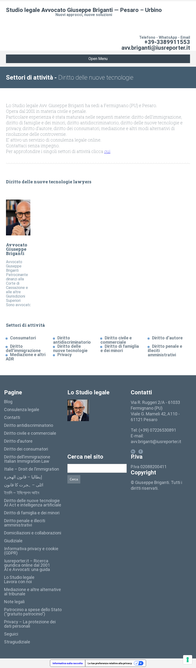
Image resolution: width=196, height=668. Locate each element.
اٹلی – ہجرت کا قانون (23, 484)
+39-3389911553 (167, 42)
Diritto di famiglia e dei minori (119, 348)
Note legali (14, 601)
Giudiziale (13, 540)
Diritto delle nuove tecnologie (70, 348)
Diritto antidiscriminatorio (72, 340)
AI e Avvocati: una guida (27, 569)
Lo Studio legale (19, 577)
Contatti (12, 417)
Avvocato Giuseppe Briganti (16, 249)
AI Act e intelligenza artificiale (32, 504)
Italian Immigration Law (26, 461)
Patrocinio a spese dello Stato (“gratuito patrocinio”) (33, 611)
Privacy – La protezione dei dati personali (30, 624)
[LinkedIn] (133, 451)
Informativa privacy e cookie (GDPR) (31, 550)
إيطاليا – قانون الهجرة (23, 476)
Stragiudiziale (17, 641)
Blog (8, 401)
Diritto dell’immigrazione (23, 348)
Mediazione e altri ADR (25, 356)
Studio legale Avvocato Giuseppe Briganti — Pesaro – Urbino (84, 10)
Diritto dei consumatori (26, 448)
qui (107, 151)
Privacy (64, 354)
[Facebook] (140, 451)
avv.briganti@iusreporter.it (155, 47)
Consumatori (23, 337)
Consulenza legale (21, 409)
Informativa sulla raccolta (68, 663)
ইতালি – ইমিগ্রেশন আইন (21, 492)
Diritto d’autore (167, 337)
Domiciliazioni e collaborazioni (32, 532)
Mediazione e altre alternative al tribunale (32, 591)
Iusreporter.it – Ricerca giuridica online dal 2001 (27, 563)
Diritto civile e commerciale (116, 340)
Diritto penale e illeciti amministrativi (24, 522)
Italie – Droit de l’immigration (31, 469)
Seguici (11, 633)
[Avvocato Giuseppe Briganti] (22, 217)
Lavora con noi (18, 581)
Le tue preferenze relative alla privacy (110, 663)
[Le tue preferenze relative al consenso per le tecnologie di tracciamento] (187, 659)
